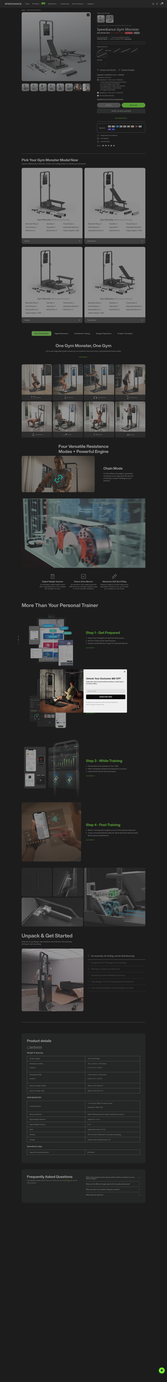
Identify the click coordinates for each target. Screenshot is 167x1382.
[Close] (124, 671)
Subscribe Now (105, 697)
